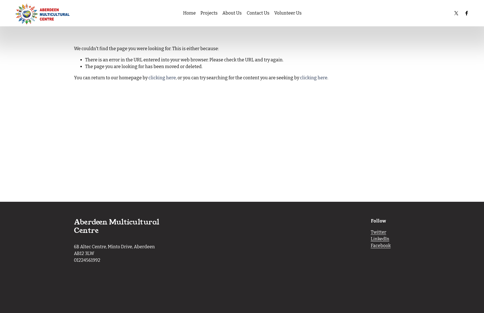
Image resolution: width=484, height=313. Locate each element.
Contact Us (258, 13)
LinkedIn (380, 239)
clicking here (162, 77)
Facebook (381, 245)
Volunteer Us (288, 13)
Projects (209, 13)
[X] (456, 13)
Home (189, 13)
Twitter (378, 232)
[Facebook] (466, 13)
